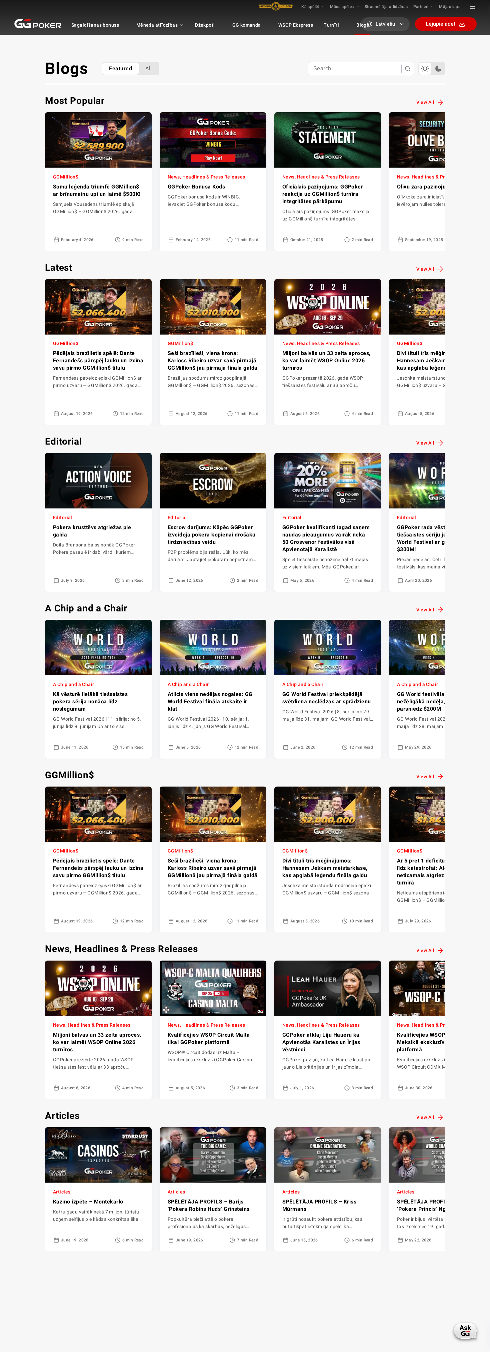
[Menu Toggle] (473, 7)
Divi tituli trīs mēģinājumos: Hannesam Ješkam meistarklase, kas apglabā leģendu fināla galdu (439, 360)
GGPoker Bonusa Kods (196, 186)
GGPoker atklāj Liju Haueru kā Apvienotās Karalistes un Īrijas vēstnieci (321, 1042)
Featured (120, 68)
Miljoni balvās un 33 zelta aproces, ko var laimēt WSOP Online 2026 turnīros (326, 360)
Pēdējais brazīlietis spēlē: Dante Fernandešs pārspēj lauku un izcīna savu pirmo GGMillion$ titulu (98, 360)
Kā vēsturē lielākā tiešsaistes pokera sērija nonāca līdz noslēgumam (90, 701)
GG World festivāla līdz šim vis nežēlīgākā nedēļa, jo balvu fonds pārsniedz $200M (440, 701)
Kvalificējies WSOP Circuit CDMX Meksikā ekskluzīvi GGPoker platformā (438, 1042)
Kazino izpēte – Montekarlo (88, 1201)
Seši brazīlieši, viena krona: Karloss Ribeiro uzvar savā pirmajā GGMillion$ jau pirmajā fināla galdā (213, 360)
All (148, 68)
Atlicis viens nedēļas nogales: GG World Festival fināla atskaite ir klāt (210, 701)
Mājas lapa (450, 6)
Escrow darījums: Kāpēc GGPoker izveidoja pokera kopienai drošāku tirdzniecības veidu (212, 534)
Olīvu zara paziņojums (425, 186)
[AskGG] (465, 1330)
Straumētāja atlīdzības (386, 6)
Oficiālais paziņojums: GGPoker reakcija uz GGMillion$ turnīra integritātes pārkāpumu (322, 193)
